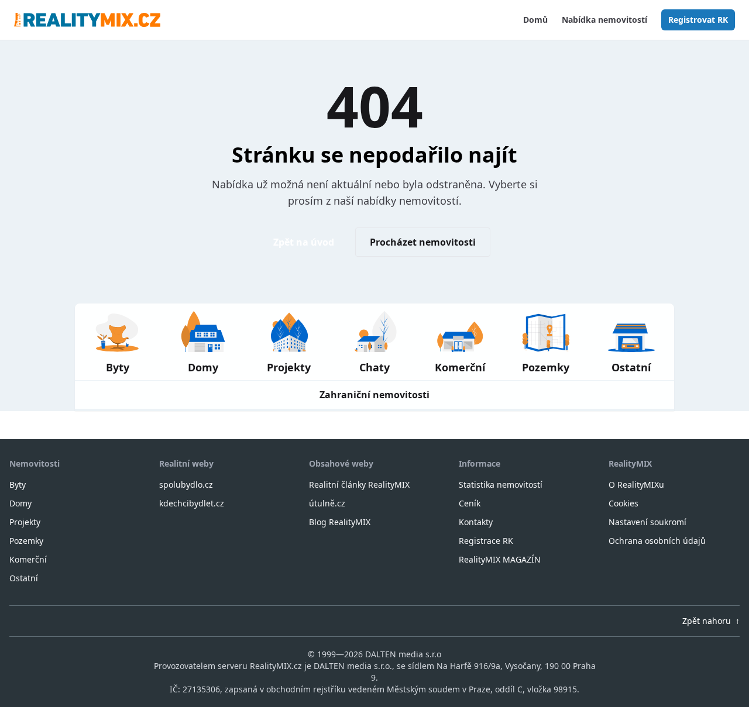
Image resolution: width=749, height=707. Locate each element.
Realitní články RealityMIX (359, 484)
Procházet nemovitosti (423, 242)
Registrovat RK (698, 19)
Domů (535, 19)
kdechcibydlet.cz (191, 503)
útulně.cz (327, 503)
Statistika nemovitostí (500, 484)
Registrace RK (486, 540)
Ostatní (23, 578)
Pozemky (26, 540)
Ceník (469, 503)
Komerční (28, 559)
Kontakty (476, 521)
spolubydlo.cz (186, 484)
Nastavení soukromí (647, 521)
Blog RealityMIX (339, 521)
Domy (20, 503)
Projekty (24, 521)
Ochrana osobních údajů (657, 540)
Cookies (623, 503)
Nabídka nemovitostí (604, 19)
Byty (17, 484)
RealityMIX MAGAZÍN (500, 559)
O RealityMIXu (636, 484)
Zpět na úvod (303, 242)
